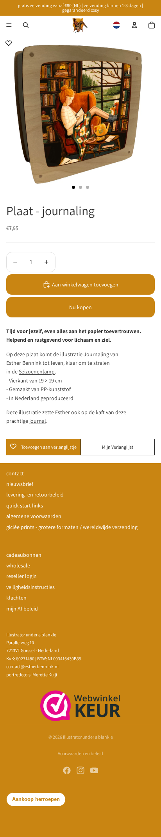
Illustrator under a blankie (88, 737)
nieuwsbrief (19, 483)
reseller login (21, 576)
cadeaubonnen (23, 554)
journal (37, 420)
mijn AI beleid (22, 608)
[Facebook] (67, 770)
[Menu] (9, 25)
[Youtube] (94, 770)
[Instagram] (80, 770)
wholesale (18, 565)
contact (15, 473)
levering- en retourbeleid (35, 494)
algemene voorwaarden (33, 516)
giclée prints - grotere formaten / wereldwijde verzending (72, 527)
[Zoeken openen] (25, 25)
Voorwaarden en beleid (80, 753)
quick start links (24, 505)
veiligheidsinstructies (30, 587)
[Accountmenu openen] (134, 25)
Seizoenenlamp (37, 371)
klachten (16, 597)
